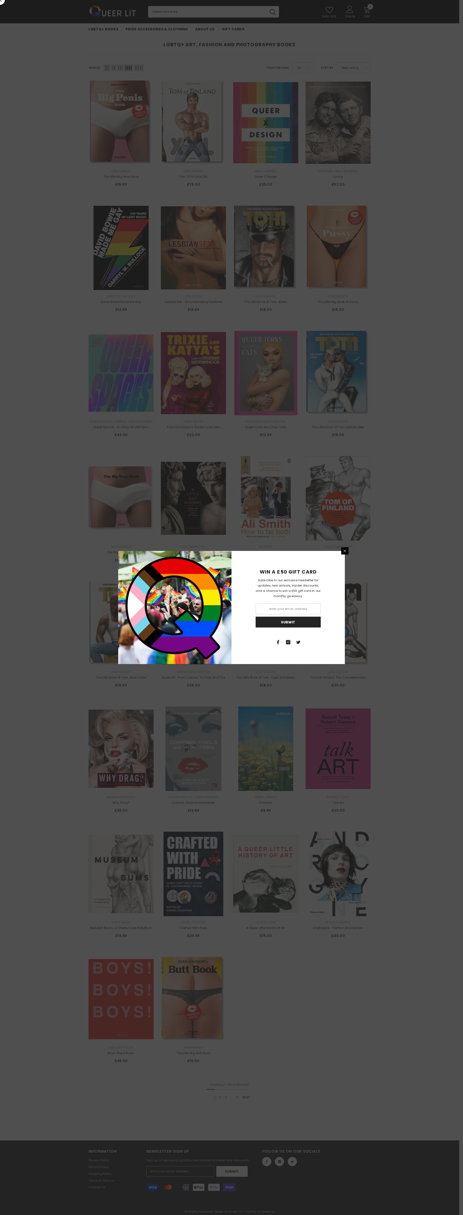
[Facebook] (278, 642)
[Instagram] (288, 642)
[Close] (344, 551)
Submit (288, 622)
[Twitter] (298, 642)
